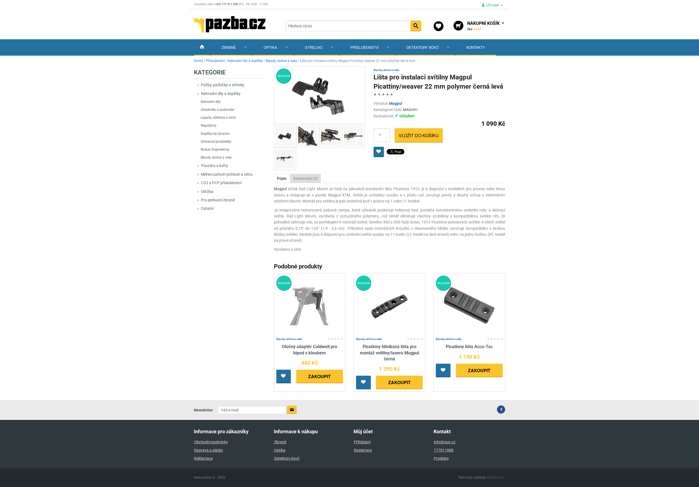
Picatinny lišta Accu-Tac (469, 346)
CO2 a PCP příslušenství (221, 183)
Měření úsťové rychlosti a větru (227, 174)
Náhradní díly (211, 102)
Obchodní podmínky (211, 442)
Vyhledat (415, 25)
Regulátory (209, 125)
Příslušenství (364, 47)
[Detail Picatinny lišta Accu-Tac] (469, 305)
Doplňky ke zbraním (215, 134)
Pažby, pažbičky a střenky (222, 85)
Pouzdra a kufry (214, 165)
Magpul (395, 103)
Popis (281, 178)
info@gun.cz (444, 442)
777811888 (444, 450)
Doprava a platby (208, 450)
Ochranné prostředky (216, 142)
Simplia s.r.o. (495, 477)
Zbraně (228, 47)
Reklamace (203, 458)
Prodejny (441, 458)
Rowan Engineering (215, 149)
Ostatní (207, 208)
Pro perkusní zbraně (218, 200)
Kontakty (475, 47)
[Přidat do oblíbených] (379, 152)
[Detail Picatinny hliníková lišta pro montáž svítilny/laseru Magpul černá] (389, 305)
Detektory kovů (423, 47)
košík (484, 26)
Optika (270, 47)
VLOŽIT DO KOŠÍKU (419, 135)
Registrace (363, 450)
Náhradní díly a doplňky (221, 93)
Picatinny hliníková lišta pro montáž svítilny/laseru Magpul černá (389, 352)
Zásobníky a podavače (217, 110)
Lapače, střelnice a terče (218, 117)
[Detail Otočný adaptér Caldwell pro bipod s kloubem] (309, 305)
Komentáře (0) (305, 178)
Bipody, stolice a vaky (216, 157)
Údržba (207, 191)
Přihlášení (362, 442)
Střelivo (313, 47)
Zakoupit (319, 376)
